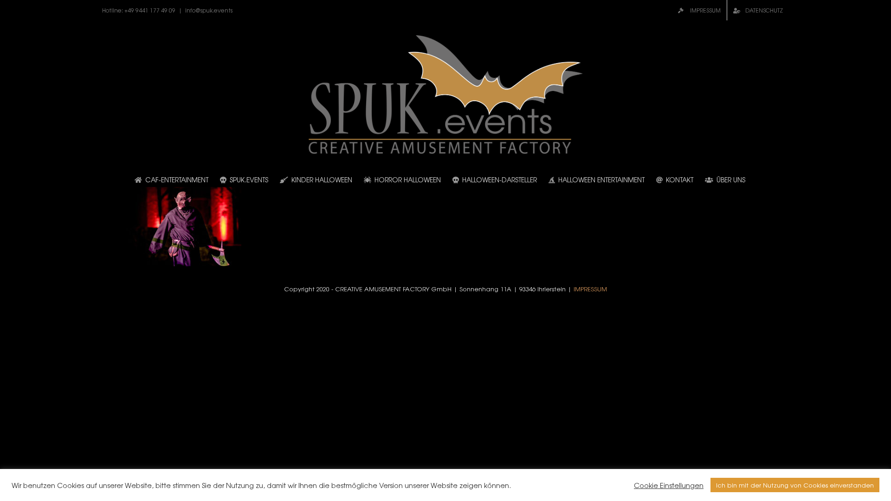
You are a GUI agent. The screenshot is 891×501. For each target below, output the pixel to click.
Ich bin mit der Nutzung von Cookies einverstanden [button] (795, 485)
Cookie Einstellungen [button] (669, 485)
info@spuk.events (208, 10)
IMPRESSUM (590, 288)
